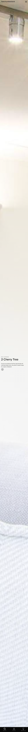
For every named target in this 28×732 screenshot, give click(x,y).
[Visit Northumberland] (8, 1)
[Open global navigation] (25, 1)
